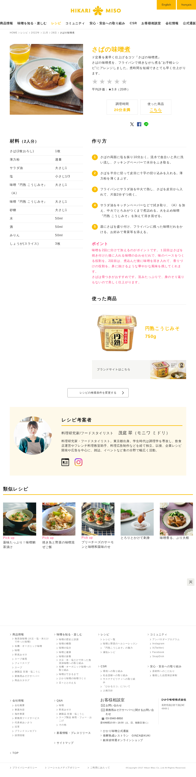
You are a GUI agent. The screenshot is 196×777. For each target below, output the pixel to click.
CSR (133, 23)
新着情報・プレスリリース (74, 732)
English (166, 4)
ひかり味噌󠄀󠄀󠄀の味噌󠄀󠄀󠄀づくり (72, 678)
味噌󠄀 (61, 705)
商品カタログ (22, 680)
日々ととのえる (67, 682)
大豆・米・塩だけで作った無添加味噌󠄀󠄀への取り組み (75, 662)
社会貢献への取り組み (115, 675)
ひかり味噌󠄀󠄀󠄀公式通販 (116, 730)
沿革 (17, 726)
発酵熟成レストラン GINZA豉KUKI (126, 735)
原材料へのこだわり (163, 671)
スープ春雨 (21, 659)
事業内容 (20, 709)
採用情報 (20, 735)
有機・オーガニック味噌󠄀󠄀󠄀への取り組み (75, 668)
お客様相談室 (151, 23)
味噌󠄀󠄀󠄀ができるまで (69, 674)
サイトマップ (65, 742)
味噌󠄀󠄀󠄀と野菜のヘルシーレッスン (120, 643)
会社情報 (172, 23)
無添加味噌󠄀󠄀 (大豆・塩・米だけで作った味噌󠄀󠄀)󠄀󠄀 (32, 640)
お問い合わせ (114, 705)
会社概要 (20, 705)
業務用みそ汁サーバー (27, 676)
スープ (18, 667)
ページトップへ (190, 582)
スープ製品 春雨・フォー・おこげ (75, 719)
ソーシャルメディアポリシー (64, 767)
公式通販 (189, 23)
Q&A (60, 700)
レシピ (56, 23)
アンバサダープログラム (166, 639)
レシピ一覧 (109, 639)
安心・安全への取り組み (107, 23)
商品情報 (6, 23)
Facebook (158, 652)
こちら (156, 110)
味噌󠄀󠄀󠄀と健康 (65, 652)
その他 (62, 724)
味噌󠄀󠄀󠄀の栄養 (65, 656)
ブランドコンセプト (26, 731)
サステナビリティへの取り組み (119, 681)
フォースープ (22, 663)
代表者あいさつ (23, 722)
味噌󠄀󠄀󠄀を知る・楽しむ (69, 634)
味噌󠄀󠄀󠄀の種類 (65, 643)
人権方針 (108, 690)
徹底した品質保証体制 (164, 675)
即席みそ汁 (21, 654)
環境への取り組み (113, 671)
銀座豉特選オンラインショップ (123, 740)
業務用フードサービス (27, 718)
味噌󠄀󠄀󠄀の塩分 (65, 647)
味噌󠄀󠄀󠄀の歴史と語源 (69, 639)
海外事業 (20, 714)
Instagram (158, 643)
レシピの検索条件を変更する (98, 392)
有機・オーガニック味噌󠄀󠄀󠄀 (28, 646)
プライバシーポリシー (24, 767)
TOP (15, 752)
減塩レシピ (109, 652)
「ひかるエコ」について (116, 686)
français (186, 4)
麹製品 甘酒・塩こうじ (27, 671)
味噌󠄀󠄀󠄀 (17, 650)
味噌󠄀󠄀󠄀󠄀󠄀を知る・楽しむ (32, 23)
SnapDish (158, 656)
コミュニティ (75, 23)
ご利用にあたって (100, 767)
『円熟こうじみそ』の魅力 (118, 647)
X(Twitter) (158, 647)
